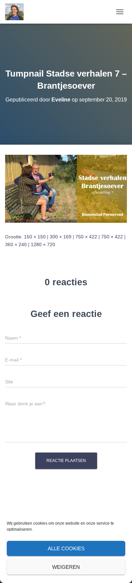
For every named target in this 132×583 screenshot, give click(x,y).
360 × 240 (16, 244)
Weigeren (66, 567)
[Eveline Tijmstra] (17, 11)
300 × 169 (60, 236)
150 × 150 (35, 236)
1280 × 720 (43, 244)
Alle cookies (66, 548)
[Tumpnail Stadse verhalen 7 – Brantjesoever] (66, 188)
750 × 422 (86, 236)
